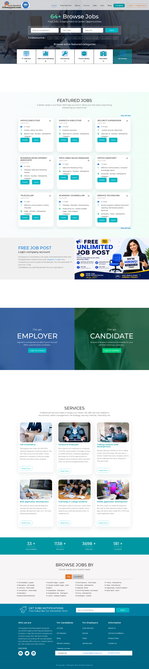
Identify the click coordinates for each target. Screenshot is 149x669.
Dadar (26, 211)
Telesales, (28, 170)
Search (111, 30)
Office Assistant (107, 158)
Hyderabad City (53, 593)
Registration (141, 5)
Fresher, (27, 130)
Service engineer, (107, 205)
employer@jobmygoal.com (92, 653)
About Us (112, 628)
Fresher (27, 172)
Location (78, 577)
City (68, 577)
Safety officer (77, 38)
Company (119, 5)
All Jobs (60, 628)
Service (85, 633)
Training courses (63, 648)
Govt (102, 5)
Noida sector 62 (68, 209)
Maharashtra (46, 134)
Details (25, 140)
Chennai (22, 588)
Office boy (65, 38)
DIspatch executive (70, 120)
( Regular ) (27, 136)
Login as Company (37, 350)
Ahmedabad (23, 582)
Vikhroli (27, 176)
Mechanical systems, (116, 208)
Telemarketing (83, 205)
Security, (111, 130)
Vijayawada (110, 588)
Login (130, 5)
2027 (115, 38)
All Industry (61, 633)
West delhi (110, 590)
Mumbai (38, 134)
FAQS (84, 638)
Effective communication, (110, 168)
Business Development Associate (33, 159)
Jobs (95, 5)
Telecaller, (74, 205)
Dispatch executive (92, 38)
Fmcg (80, 168)
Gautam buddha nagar (56, 585)
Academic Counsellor (72, 195)
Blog (109, 5)
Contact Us (112, 643)
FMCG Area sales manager (74, 158)
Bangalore (22, 585)
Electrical (104, 210)
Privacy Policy (113, 638)
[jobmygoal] (16, 5)
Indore (50, 596)
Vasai (108, 585)
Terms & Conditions (115, 633)
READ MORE (22, 648)
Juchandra (105, 174)
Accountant (106, 38)
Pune (79, 593)
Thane (112, 214)
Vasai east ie (67, 134)
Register (51, 259)
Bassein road (29, 134)
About (77, 5)
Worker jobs (87, 643)
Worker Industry (63, 643)
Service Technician (108, 195)
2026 (56, 38)
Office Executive (30, 120)
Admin (112, 170)
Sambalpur (81, 596)
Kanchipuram (82, 582)
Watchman (118, 130)
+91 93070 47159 (114, 653)
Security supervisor (109, 120)
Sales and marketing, (39, 170)
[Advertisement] (74, 78)
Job (50, 38)
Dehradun (22, 593)
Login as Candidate (111, 350)
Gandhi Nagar (53, 582)
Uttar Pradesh (73, 211)
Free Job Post (65, 5)
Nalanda (80, 588)
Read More (26, 468)
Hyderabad (52, 590)
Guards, (105, 130)
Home (54, 5)
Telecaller (27, 195)
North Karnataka (83, 590)
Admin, (33, 130)
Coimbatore (23, 590)
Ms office (39, 130)
